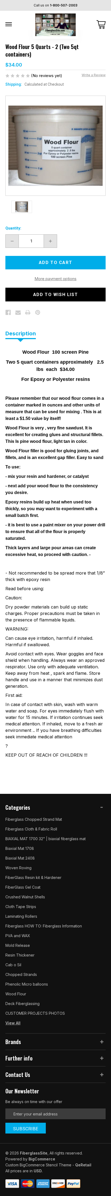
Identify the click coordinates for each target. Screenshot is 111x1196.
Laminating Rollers (21, 916)
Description (20, 333)
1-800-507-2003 (63, 5)
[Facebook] (8, 312)
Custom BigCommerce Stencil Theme (38, 1165)
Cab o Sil (13, 964)
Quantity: (13, 228)
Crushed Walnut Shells (25, 897)
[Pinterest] (37, 312)
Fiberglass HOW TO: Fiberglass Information (43, 926)
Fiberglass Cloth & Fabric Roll (31, 829)
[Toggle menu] (8, 24)
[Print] (27, 312)
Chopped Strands (21, 974)
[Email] (18, 312)
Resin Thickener (19, 955)
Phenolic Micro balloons (26, 984)
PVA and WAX (17, 935)
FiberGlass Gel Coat (22, 887)
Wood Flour (15, 994)
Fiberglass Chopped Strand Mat (33, 819)
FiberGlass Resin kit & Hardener (33, 877)
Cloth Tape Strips (20, 906)
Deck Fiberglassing (22, 1003)
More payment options (55, 278)
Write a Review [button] (94, 75)
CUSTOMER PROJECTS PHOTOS (35, 1013)
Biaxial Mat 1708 (19, 848)
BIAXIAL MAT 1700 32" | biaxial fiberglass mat (45, 838)
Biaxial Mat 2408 (20, 858)
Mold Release (17, 945)
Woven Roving (18, 867)
